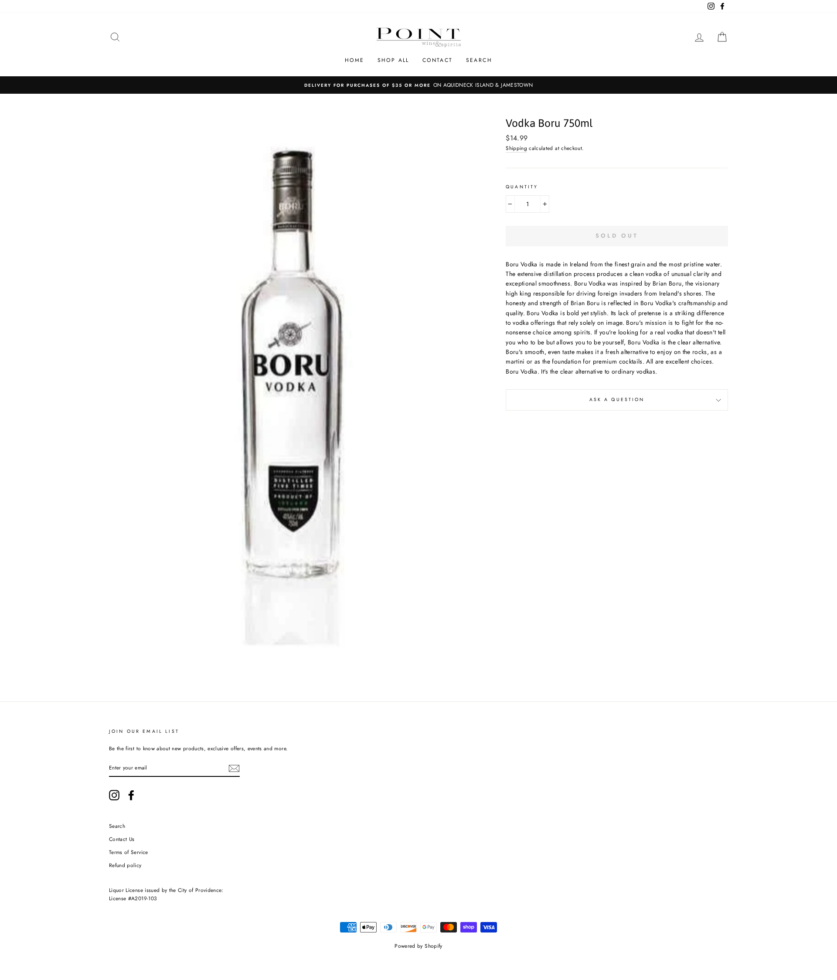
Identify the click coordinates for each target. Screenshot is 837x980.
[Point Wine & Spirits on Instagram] (114, 795)
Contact (437, 60)
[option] (418, 85)
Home (354, 60)
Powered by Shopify (418, 946)
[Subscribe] (234, 767)
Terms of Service (128, 852)
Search (479, 60)
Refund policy (125, 865)
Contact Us (122, 839)
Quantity (522, 187)
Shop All (393, 60)
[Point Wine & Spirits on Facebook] (131, 795)
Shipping (516, 148)
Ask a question (617, 399)
